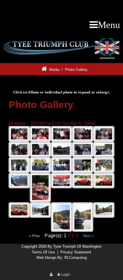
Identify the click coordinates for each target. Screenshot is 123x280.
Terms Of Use (43, 252)
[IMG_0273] (40, 149)
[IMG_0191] (40, 165)
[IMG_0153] (82, 180)
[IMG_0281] (19, 149)
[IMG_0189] (82, 165)
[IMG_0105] (61, 217)
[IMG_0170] (19, 180)
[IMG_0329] (40, 134)
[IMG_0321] (61, 134)
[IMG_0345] (19, 134)
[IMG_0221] (82, 149)
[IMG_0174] (103, 165)
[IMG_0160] (61, 180)
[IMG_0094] (103, 210)
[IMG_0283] (103, 134)
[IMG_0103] (82, 217)
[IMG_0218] (103, 149)
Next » (88, 236)
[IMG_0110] (40, 210)
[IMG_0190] (61, 165)
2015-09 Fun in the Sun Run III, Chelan (63, 123)
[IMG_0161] (40, 187)
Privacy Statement (75, 252)
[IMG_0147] (19, 210)
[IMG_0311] (82, 134)
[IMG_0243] (61, 149)
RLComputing (75, 257)
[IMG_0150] (103, 180)
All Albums (17, 123)
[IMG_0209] (19, 165)
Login (65, 274)
